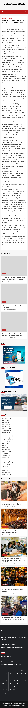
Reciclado (4, 499)
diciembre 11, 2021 (12, 309)
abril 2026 (4, 426)
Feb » (5, 693)
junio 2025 (4, 445)
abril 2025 (4, 449)
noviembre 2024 (6, 459)
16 (10, 683)
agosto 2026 (5, 418)
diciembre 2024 (6, 457)
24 (14, 686)
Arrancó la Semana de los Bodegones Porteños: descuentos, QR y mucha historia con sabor (13, 589)
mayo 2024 (5, 470)
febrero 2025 (5, 453)
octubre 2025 (5, 438)
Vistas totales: (5, 659)
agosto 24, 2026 (12, 593)
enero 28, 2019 (14, 25)
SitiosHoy (9, 18)
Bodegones (5, 584)
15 (6, 683)
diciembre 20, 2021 (12, 281)
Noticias (4, 18)
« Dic (2, 693)
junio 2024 (4, 468)
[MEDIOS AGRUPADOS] (14, 379)
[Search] (25, 12)
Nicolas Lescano (6, 506)
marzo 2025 (5, 451)
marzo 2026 (5, 428)
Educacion (5, 554)
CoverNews (14, 705)
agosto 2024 (5, 465)
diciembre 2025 (6, 434)
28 (3, 689)
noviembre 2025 (6, 436)
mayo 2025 (5, 447)
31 (14, 689)
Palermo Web (14, 4)
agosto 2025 (5, 441)
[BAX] (14, 355)
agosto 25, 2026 (12, 563)
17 (14, 683)
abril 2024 (4, 472)
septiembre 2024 (6, 463)
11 (17, 680)
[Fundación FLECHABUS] (14, 402)
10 (14, 680)
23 (10, 686)
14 (3, 683)
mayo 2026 (5, 424)
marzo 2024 (5, 474)
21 (3, 686)
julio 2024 (4, 466)
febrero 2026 (5, 430)
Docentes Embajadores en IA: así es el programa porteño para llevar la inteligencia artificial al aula (13, 560)
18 (17, 683)
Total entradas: (5, 661)
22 (6, 686)
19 (21, 683)
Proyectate (5, 527)
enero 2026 (5, 432)
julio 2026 (4, 420)
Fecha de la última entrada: (8, 664)
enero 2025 (5, 455)
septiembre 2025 (6, 439)
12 (21, 680)
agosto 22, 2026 (12, 621)
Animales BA (5, 613)
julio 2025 (4, 443)
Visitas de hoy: (5, 656)
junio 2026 (4, 422)
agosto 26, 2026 (12, 506)
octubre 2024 (5, 461)
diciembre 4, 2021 (12, 337)
